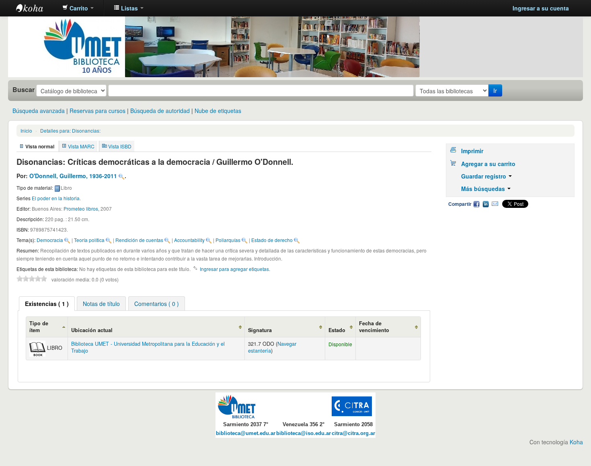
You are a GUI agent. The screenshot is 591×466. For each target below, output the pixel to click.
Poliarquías (227, 239)
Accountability (189, 239)
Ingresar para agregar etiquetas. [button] (235, 268)
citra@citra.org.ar (353, 433)
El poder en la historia (56, 198)
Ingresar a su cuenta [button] (541, 8)
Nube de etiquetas (218, 111)
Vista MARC (81, 146)
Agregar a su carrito (488, 164)
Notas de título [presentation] (101, 304)
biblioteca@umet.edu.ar (245, 433)
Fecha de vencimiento (374, 327)
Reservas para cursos (97, 111)
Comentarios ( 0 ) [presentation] (156, 304)
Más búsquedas (484, 189)
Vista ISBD (119, 146)
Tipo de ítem (38, 327)
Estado (336, 330)
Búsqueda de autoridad (160, 111)
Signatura (260, 330)
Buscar (23, 90)
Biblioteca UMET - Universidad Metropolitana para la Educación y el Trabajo (148, 347)
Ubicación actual (92, 330)
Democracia (50, 239)
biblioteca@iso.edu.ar (303, 433)
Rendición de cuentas (139, 239)
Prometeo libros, (82, 208)
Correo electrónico (495, 204)
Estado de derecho (272, 239)
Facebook (476, 204)
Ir (495, 90)
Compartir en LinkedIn (486, 204)
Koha (576, 442)
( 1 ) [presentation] (47, 304)
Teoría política (89, 239)
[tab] (47, 303)
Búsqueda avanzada (38, 111)
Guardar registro (484, 176)
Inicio (26, 130)
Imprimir (472, 151)
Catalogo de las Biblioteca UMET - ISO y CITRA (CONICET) (36, 8)
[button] (78, 8)
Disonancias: (70, 130)
